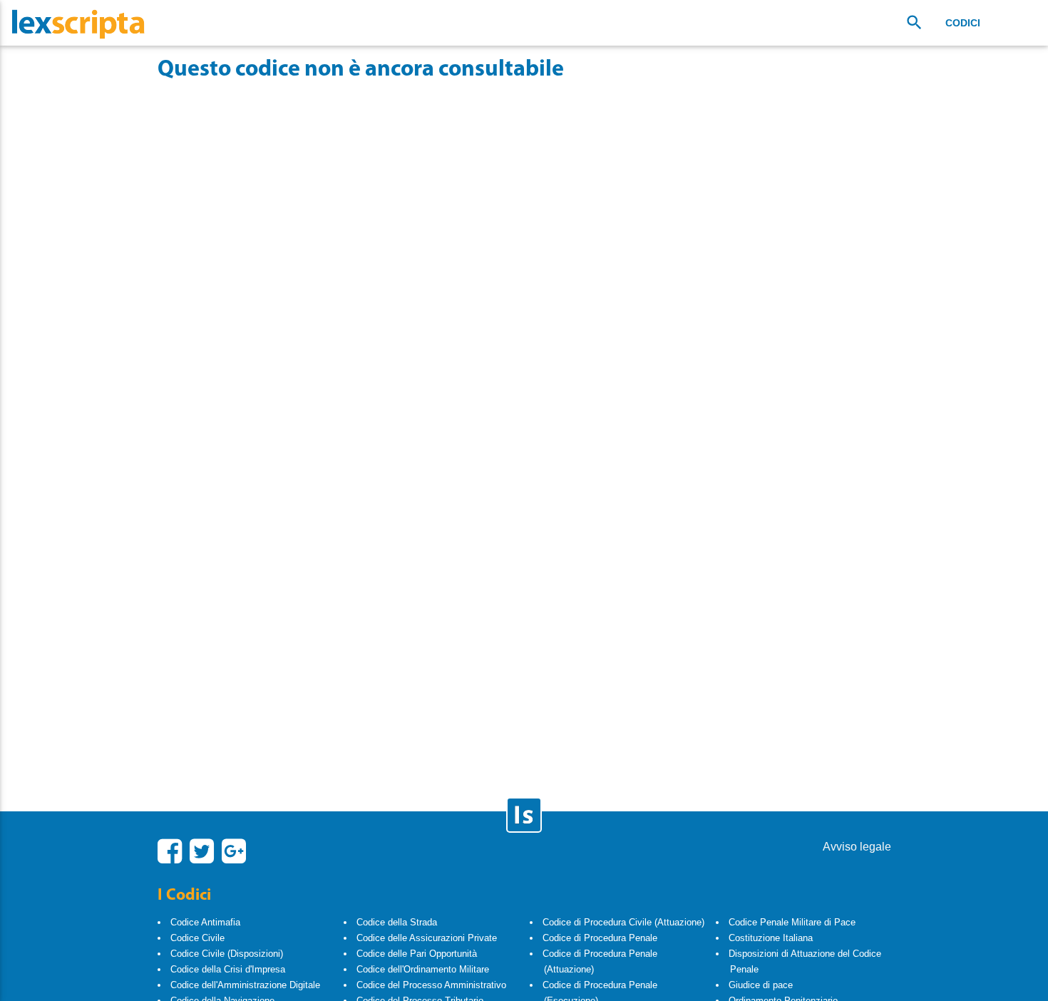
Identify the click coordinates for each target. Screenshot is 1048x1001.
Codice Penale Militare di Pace (792, 922)
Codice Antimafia (205, 922)
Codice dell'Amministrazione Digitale (245, 985)
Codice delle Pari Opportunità (416, 953)
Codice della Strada (396, 922)
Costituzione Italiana (771, 938)
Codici (962, 23)
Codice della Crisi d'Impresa (227, 969)
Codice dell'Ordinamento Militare (422, 969)
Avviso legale (857, 847)
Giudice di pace (761, 985)
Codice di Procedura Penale (600, 938)
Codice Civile (197, 938)
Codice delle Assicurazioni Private (426, 938)
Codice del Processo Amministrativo (431, 985)
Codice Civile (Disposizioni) (226, 953)
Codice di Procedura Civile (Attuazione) (623, 922)
